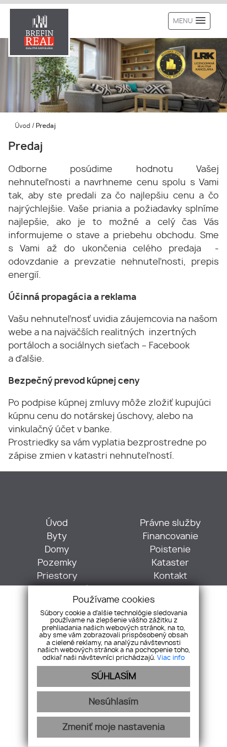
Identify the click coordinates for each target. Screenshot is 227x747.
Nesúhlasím (113, 701)
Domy (57, 549)
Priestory (57, 576)
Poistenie (170, 549)
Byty (57, 536)
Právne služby (170, 523)
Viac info (171, 657)
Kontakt (170, 576)
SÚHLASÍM (113, 676)
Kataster (170, 562)
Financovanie (170, 536)
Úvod (21, 126)
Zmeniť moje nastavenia (113, 727)
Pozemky (57, 562)
